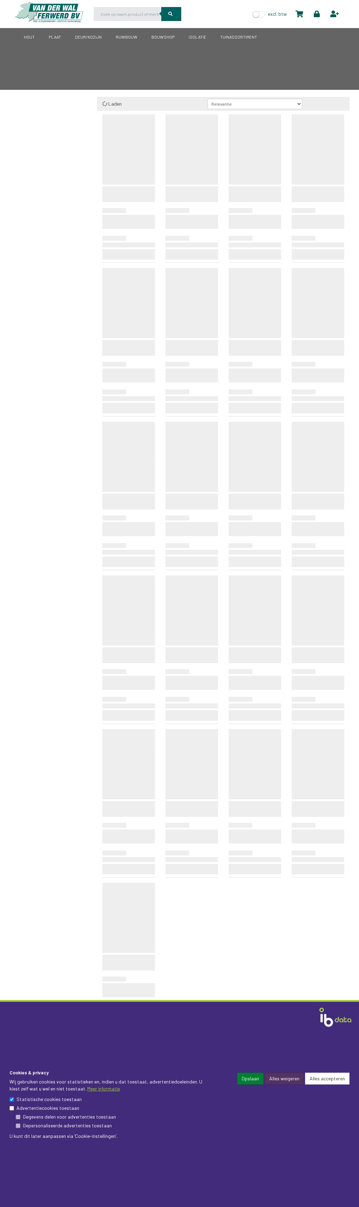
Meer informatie (103, 1089)
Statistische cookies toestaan (49, 1099)
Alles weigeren (284, 1078)
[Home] (54, 11)
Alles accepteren (327, 1078)
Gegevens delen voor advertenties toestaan (69, 1117)
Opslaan (250, 1078)
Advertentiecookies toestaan (47, 1108)
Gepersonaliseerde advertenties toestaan (67, 1125)
